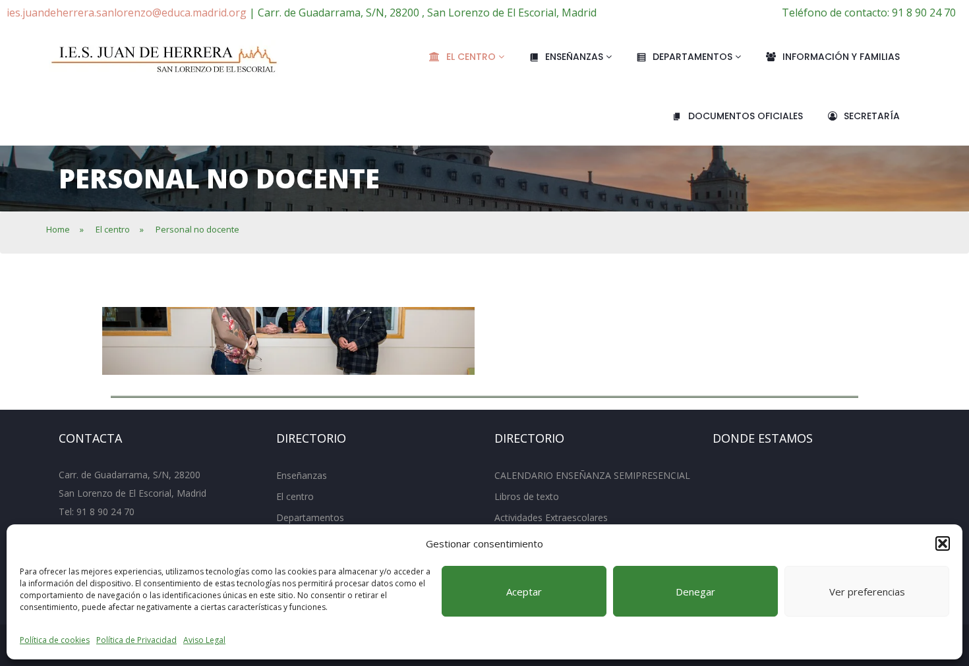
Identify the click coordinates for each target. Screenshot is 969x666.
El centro (472, 56)
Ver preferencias (867, 591)
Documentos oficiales (745, 116)
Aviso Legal (204, 640)
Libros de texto (526, 496)
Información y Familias (841, 56)
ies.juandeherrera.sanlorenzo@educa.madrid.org (127, 12)
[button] (942, 543)
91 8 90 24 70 (105, 511)
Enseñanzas (575, 56)
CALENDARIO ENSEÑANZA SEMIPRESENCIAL (592, 475)
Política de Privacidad (136, 640)
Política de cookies (55, 640)
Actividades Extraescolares (551, 517)
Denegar (695, 591)
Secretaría (872, 116)
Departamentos (694, 56)
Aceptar (524, 591)
